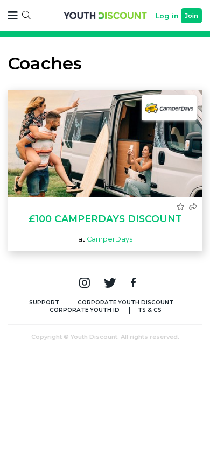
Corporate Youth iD (85, 310)
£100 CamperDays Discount (105, 218)
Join (191, 15)
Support (44, 302)
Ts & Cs (150, 310)
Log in (167, 16)
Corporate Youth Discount (125, 302)
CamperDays (109, 239)
